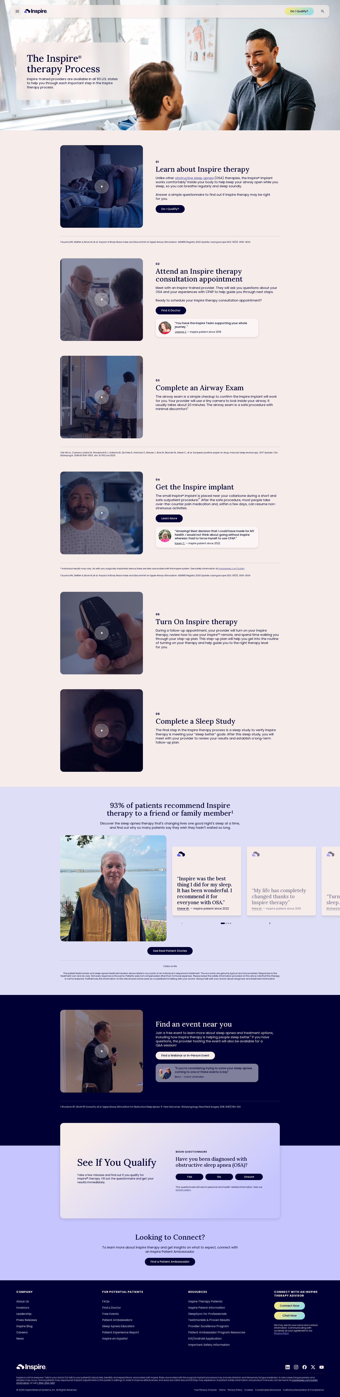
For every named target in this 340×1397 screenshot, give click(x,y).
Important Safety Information (209, 1345)
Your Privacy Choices (205, 1389)
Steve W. (183, 908)
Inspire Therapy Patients (205, 1301)
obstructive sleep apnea (194, 178)
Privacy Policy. (265, 1387)
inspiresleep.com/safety (231, 568)
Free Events (110, 1314)
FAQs (105, 1301)
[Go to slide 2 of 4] (226, 923)
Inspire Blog (24, 1326)
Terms (222, 1389)
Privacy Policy (281, 1333)
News (20, 1339)
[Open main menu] (17, 11)
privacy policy (183, 1189)
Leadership (24, 1314)
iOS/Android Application (205, 1339)
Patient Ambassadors (117, 1320)
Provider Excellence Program (208, 1326)
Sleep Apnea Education (118, 1326)
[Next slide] (270, 923)
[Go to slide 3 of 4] (228, 923)
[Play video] (102, 186)
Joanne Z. (181, 332)
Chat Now (289, 1316)
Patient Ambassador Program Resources (216, 1332)
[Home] (35, 11)
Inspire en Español (115, 1339)
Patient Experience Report (120, 1332)
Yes (189, 1177)
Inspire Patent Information (206, 1308)
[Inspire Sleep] (31, 1367)
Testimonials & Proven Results (209, 1320)
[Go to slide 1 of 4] (223, 923)
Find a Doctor (111, 1308)
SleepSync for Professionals (207, 1314)
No (219, 1177)
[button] (101, 186)
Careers (22, 1332)
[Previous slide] (182, 923)
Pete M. (257, 908)
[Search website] (323, 11)
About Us (22, 1301)
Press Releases (26, 1320)
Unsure (249, 1177)
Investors (22, 1308)
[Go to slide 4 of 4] (230, 923)
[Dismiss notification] (328, 1357)
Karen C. (180, 543)
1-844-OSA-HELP (46, 1382)
